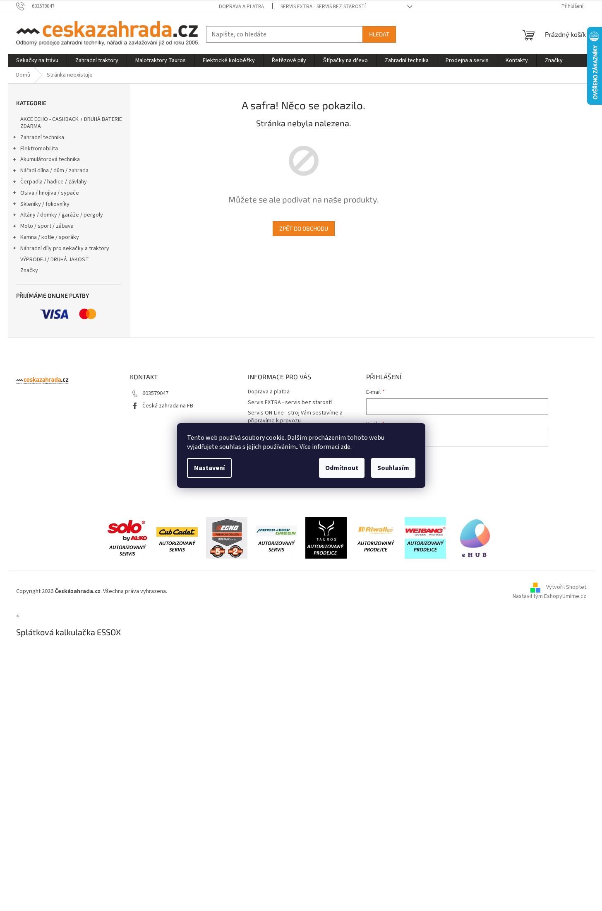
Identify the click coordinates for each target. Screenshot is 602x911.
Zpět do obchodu (303, 228)
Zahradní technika (42, 137)
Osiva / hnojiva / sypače (49, 193)
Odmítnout (341, 467)
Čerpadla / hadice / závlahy (53, 182)
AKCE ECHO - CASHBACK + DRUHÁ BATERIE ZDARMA (71, 122)
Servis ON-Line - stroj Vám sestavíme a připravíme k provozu (295, 417)
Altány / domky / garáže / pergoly (61, 215)
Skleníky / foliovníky (45, 204)
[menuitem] (37, 60)
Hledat (379, 34)
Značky (29, 270)
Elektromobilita (39, 149)
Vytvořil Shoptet (566, 587)
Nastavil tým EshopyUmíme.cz (549, 596)
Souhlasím (393, 467)
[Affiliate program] (475, 537)
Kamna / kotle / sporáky (49, 237)
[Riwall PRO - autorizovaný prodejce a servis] (375, 537)
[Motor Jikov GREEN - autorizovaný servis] (276, 537)
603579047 (155, 393)
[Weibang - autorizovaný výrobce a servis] (425, 537)
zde (345, 446)
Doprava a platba (241, 6)
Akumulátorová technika (50, 159)
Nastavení (209, 467)
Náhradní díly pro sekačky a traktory (64, 248)
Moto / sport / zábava (47, 226)
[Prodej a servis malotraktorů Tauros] (326, 537)
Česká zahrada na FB (167, 406)
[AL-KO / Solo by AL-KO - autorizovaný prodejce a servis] (127, 537)
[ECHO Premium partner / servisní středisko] (226, 537)
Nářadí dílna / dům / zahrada (54, 170)
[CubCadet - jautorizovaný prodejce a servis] (177, 537)
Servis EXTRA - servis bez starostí (323, 6)
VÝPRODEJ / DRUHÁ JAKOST (54, 259)
